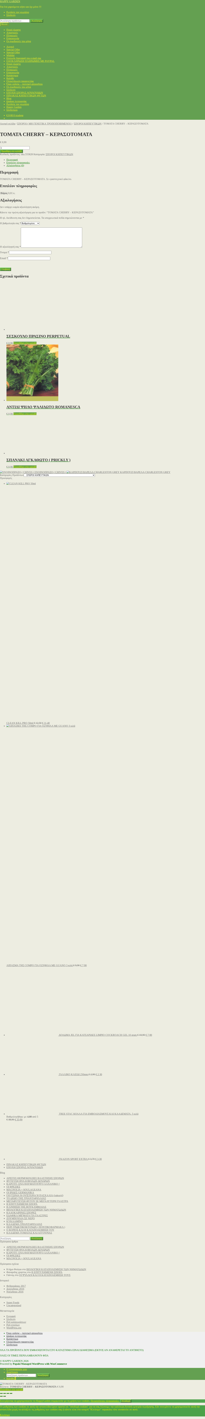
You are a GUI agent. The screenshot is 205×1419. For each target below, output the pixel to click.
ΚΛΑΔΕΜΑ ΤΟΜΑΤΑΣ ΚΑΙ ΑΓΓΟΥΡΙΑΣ (29, 1232)
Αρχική (10, 46)
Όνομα (4, 252)
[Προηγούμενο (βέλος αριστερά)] (1, 1396)
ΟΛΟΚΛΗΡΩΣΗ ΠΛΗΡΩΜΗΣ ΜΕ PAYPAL (30, 61)
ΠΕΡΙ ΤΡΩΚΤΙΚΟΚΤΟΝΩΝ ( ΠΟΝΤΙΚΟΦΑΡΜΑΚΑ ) (35, 1227)
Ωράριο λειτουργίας (16, 101)
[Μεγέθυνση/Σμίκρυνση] (1, 1393)
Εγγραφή (11, 1316)
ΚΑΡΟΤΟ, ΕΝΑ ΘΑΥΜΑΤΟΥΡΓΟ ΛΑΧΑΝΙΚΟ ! (33, 1184)
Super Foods (12, 1302)
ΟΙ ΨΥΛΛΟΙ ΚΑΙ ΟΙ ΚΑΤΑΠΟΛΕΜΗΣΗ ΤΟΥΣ (44, 1275)
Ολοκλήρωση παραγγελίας (20, 81)
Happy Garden (13, 107)
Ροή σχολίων (13, 1325)
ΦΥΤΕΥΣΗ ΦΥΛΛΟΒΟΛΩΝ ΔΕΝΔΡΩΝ (28, 1181)
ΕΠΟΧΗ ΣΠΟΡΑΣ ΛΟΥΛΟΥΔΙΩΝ (24, 92)
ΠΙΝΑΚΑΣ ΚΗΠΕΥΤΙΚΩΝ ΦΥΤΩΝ (26, 95)
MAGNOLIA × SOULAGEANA (23, 1189)
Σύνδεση (10, 15)
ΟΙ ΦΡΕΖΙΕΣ (13, 1186)
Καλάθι (10, 78)
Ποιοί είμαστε (13, 29)
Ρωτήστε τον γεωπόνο (17, 12)
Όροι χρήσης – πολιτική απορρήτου (24, 84)
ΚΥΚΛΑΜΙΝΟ (14, 1221)
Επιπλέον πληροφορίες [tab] (18, 162)
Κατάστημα (12, 75)
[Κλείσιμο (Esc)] (11, 1393)
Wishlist (10, 55)
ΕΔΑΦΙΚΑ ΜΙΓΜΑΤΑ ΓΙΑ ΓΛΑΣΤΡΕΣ (27, 1215)
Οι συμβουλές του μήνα (18, 41)
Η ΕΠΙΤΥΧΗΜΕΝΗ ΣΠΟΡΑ (21, 1204)
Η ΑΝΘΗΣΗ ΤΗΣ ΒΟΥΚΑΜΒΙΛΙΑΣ (26, 1207)
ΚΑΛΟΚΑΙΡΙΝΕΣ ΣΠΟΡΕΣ (21, 1212)
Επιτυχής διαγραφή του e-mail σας (23, 58)
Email (4, 258)
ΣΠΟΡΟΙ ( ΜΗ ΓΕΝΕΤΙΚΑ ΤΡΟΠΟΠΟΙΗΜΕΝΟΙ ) (44, 123)
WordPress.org (13, 1327)
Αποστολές (12, 32)
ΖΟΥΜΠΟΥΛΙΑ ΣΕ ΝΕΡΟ (20, 1218)
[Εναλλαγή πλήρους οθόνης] (4, 1393)
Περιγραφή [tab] (12, 159)
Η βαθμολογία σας (10, 223)
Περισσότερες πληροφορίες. (105, 1401)
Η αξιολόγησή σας (10, 246)
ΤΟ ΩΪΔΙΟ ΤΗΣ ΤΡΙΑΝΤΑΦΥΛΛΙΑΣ (26, 1198)
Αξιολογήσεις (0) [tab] (15, 165)
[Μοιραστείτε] (7, 1393)
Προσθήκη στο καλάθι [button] (25, 343)
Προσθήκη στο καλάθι (11, 151)
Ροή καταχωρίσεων (16, 1322)
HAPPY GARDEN (10, 1)
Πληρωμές (11, 35)
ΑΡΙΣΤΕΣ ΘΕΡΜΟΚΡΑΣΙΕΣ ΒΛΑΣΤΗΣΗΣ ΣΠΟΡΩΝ (35, 1178)
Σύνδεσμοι (11, 110)
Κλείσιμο (5, 1415)
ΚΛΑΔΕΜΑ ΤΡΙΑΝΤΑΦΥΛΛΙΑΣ (24, 1224)
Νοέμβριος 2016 (14, 1291)
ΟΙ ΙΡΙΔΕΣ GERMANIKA (20, 1192)
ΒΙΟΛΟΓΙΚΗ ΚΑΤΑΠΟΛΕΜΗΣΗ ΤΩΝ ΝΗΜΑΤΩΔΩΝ (36, 1209)
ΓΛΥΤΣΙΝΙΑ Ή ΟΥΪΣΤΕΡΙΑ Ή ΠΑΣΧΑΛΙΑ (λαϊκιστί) (34, 1195)
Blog (8, 98)
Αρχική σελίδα (7, 123)
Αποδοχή (126, 1401)
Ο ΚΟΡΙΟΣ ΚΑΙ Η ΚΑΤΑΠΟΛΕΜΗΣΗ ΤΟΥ (30, 1230)
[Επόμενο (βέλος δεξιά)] (4, 1396)
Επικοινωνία (12, 38)
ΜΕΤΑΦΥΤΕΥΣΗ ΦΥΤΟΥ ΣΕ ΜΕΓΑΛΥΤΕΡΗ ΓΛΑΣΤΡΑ (37, 1201)
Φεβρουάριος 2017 (16, 1286)
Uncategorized (13, 1305)
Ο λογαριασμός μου (16, 1369)
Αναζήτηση (37, 21)
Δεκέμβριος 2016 (15, 1288)
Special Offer (13, 49)
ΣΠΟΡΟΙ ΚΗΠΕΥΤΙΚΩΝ (88, 123)
